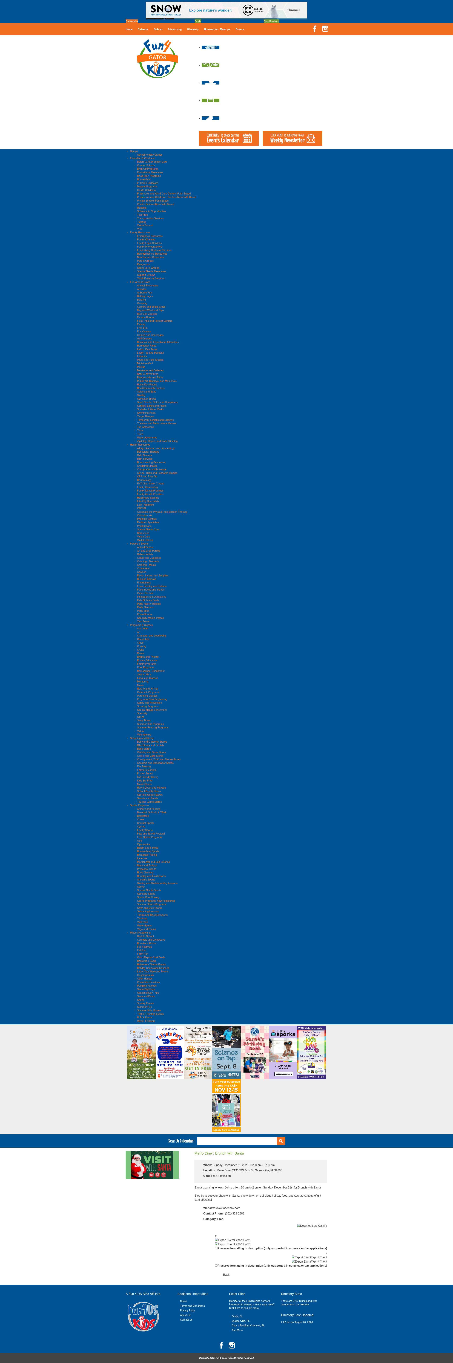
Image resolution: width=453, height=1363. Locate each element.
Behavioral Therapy (148, 451)
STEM (140, 717)
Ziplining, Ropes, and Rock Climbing (157, 441)
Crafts (140, 649)
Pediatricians (144, 526)
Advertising (175, 29)
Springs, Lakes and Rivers (152, 405)
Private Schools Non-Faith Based (155, 204)
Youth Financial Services (151, 278)
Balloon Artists (145, 554)
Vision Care (143, 536)
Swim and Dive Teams (149, 907)
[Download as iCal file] (312, 1225)
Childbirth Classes (147, 465)
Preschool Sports (146, 869)
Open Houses (145, 978)
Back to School (145, 936)
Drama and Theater (148, 656)
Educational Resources (150, 172)
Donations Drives (146, 943)
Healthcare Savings (148, 497)
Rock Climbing (145, 872)
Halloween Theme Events (151, 964)
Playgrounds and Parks (150, 377)
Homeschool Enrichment (151, 671)
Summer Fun (144, 1007)
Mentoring (142, 681)
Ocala (198, 21)
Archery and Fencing (148, 808)
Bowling (141, 299)
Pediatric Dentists (147, 519)
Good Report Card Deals (151, 957)
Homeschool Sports (148, 851)
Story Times (144, 720)
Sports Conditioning (148, 897)
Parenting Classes (147, 695)
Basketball (143, 816)
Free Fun (142, 328)
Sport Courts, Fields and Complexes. (157, 402)
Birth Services (145, 458)
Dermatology (144, 480)
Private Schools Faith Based (153, 200)
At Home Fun (144, 292)
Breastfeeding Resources (151, 462)
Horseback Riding (147, 854)
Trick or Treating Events (150, 1014)
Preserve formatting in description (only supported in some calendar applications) (272, 1248)
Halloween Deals (146, 961)
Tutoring (141, 221)
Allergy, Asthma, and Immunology (156, 448)
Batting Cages (145, 296)
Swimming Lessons (148, 911)
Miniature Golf (145, 363)
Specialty (142, 713)
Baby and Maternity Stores (152, 741)
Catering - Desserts (148, 561)
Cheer (140, 819)
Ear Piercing (144, 766)
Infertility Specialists (148, 501)
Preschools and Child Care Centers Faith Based (164, 193)
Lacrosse (142, 858)
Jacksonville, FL (241, 1321)
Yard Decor (143, 621)
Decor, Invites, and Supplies (152, 575)
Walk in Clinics (145, 540)
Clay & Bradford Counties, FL (248, 1325)
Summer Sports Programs (151, 904)
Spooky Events (145, 1003)
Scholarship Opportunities (151, 211)
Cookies (141, 572)
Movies (141, 366)
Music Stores (144, 784)
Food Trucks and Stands (151, 589)
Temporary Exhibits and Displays (155, 420)
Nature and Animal (147, 688)
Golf (139, 840)
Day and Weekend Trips (150, 310)
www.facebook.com (228, 1208)
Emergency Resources (150, 236)
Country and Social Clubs (151, 306)
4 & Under (142, 628)
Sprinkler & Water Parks (150, 409)
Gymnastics (143, 844)
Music (140, 685)
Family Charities (146, 239)
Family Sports (145, 830)
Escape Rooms (145, 317)
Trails (140, 434)
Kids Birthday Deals (148, 600)
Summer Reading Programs (152, 727)
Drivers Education (147, 660)
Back (226, 1274)
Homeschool (144, 179)
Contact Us (186, 1319)
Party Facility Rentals (149, 603)
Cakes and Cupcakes (149, 557)
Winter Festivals (146, 1021)
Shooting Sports (146, 879)
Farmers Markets (146, 770)
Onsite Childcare (146, 190)
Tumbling (142, 918)
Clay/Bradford (271, 21)
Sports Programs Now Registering (156, 900)
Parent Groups (145, 260)
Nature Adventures (147, 374)
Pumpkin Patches (147, 985)
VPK (139, 229)
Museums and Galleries (150, 370)
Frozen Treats (145, 773)
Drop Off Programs (147, 168)
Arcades (141, 289)
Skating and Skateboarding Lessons (157, 883)
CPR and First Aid (147, 476)
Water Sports (144, 925)
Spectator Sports (146, 398)
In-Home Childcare (147, 183)
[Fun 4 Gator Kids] (157, 58)
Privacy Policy (188, 1310)
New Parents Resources (150, 257)
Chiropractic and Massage (152, 469)
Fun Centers (144, 331)
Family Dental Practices (150, 490)
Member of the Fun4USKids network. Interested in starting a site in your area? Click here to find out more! (251, 1304)
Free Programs (145, 667)
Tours (140, 430)
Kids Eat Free (144, 780)
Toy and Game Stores (149, 801)
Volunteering (144, 734)
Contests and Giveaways (151, 939)
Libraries (142, 356)
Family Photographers (149, 246)
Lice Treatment (145, 504)
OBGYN (141, 508)
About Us (185, 1315)
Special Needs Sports (149, 890)
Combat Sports (145, 823)
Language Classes (147, 678)
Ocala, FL (237, 1316)
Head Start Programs (149, 176)
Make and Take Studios (150, 359)
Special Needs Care (148, 529)
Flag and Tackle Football (151, 833)
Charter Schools (146, 165)
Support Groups (146, 275)
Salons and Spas (146, 391)
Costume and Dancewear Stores (155, 763)
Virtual (140, 731)
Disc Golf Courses (147, 313)
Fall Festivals (144, 946)
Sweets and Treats (147, 798)
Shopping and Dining (141, 738)
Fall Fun (141, 950)
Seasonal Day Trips (148, 992)
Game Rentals (145, 593)
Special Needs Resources (151, 271)
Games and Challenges (150, 335)
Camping (142, 303)
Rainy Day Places (147, 384)
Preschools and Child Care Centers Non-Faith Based (166, 197)
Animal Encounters (147, 285)
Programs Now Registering (152, 699)
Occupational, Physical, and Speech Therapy (162, 511)
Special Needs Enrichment (152, 709)
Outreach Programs (148, 692)
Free (220, 1218)
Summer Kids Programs (150, 724)
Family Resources (140, 232)
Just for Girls (144, 674)
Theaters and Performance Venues (156, 423)
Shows (141, 999)
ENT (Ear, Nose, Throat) (150, 483)
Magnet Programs (147, 186)
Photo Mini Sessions (148, 982)
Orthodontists (144, 515)
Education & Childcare (142, 158)
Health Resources (140, 444)
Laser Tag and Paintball (150, 352)
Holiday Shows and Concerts (153, 968)
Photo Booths (144, 614)
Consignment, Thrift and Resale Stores (159, 759)
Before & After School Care (152, 161)
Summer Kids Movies (149, 1010)
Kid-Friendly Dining (147, 777)
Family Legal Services (149, 243)
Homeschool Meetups (217, 29)
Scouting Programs (148, 706)
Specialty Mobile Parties (150, 618)
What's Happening (140, 932)
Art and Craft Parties (148, 550)
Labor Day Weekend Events (152, 971)
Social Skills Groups (148, 267)
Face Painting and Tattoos (152, 586)
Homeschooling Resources (152, 253)
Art (138, 632)
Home (129, 29)
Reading (142, 207)
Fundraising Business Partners (154, 250)
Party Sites (143, 610)
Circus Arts (143, 639)
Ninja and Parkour (147, 865)
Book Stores (144, 748)
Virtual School (145, 225)
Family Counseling (147, 487)
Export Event (242, 1240)
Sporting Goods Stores (150, 794)
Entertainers (144, 582)
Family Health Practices (150, 494)
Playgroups (143, 264)
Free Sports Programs (149, 837)
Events (240, 29)
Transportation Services (150, 218)
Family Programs (146, 663)
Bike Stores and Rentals (150, 745)
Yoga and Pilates (146, 929)
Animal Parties (145, 547)
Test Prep (142, 214)
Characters (143, 568)
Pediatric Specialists (148, 522)
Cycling (141, 826)
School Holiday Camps (149, 154)
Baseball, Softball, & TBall (151, 812)
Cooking (141, 646)
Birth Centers (144, 455)
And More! (237, 1330)
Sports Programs (139, 805)
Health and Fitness (147, 847)
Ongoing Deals (145, 975)
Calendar (143, 29)
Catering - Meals (146, 564)
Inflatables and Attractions (151, 596)
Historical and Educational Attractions (158, 342)
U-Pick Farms (144, 1017)
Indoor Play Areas (147, 349)
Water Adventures (147, 437)
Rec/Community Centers (151, 388)
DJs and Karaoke (146, 579)
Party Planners (145, 607)
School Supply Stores (149, 791)
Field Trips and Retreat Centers (154, 320)
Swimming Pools (146, 412)
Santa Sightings (146, 989)
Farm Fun (142, 953)
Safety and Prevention (149, 702)
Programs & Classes (141, 625)
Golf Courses (144, 338)
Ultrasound (143, 533)
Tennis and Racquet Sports (152, 915)
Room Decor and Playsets (151, 787)
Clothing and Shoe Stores (151, 752)
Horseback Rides (146, 345)
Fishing (141, 324)
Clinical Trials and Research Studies (157, 473)
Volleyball (142, 922)
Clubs (140, 642)
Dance (140, 653)
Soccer (141, 886)
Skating (141, 395)
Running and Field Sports (151, 876)
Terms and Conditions (192, 1305)
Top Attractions (145, 427)
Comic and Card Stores (150, 755)
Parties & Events (139, 543)
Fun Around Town (140, 282)
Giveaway (193, 29)
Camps (134, 151)
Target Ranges (145, 416)
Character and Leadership (152, 635)
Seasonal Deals (146, 996)
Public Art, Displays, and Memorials (157, 381)
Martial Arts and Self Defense (153, 862)
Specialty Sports (146, 893)
